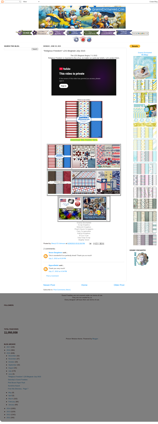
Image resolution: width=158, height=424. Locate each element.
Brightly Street (84, 240)
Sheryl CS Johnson (58, 243)
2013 (9, 411)
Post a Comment (52, 276)
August (11, 368)
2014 (9, 408)
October (11, 362)
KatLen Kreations (83, 233)
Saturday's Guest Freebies (18, 380)
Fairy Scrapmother (84, 231)
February (12, 402)
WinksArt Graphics (84, 227)
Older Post (119, 285)
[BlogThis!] (96, 243)
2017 (9, 347)
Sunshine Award (14, 386)
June (10, 374)
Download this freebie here (83, 140)
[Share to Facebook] (101, 243)
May (10, 392)
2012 (9, 414)
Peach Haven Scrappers (84, 229)
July (10, 371)
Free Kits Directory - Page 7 (18, 389)
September (12, 365)
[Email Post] (90, 243)
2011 (9, 417)
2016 (9, 350)
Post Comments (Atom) (62, 290)
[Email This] (94, 243)
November (12, 359)
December (12, 356)
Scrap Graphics (84, 225)
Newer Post (49, 285)
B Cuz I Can (83, 236)
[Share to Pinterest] (103, 243)
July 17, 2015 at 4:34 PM (58, 271)
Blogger (95, 339)
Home (84, 285)
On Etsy (144, 55)
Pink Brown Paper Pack (16, 383)
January (11, 405)
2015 (9, 353)
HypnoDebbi (54, 265)
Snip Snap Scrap (83, 238)
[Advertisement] (13, 90)
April (10, 395)
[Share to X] (99, 243)
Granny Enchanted (84, 223)
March (11, 399)
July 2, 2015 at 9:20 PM (57, 258)
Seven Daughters (55, 252)
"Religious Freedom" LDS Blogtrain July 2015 (24, 377)
